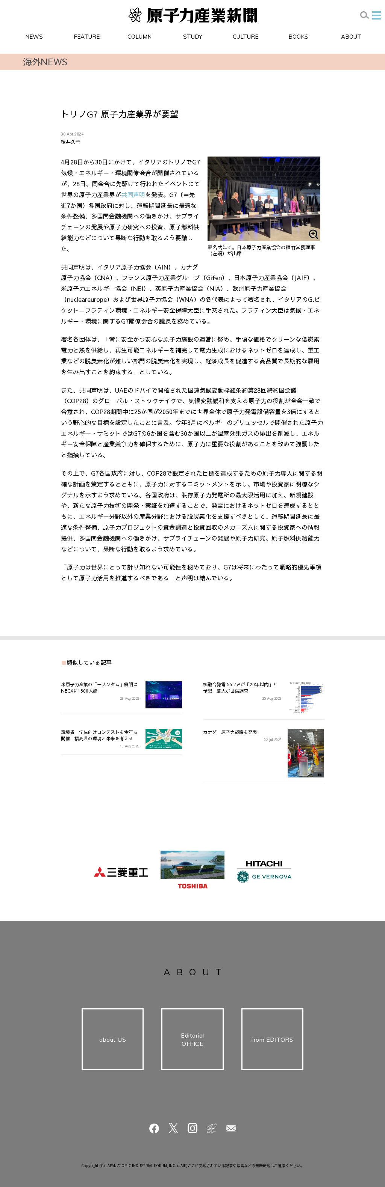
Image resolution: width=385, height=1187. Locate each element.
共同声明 (133, 194)
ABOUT (351, 36)
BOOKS (298, 36)
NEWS (34, 36)
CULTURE (245, 36)
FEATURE (87, 36)
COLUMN (139, 36)
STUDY (192, 36)
